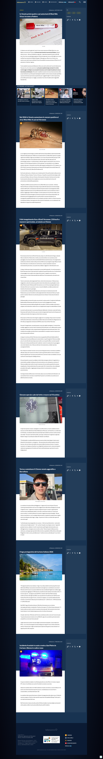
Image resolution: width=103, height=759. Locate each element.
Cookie (61, 749)
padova (69, 12)
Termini (58, 749)
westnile (78, 12)
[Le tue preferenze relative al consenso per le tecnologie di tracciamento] (101, 757)
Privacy (55, 749)
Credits (64, 749)
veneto (73, 12)
